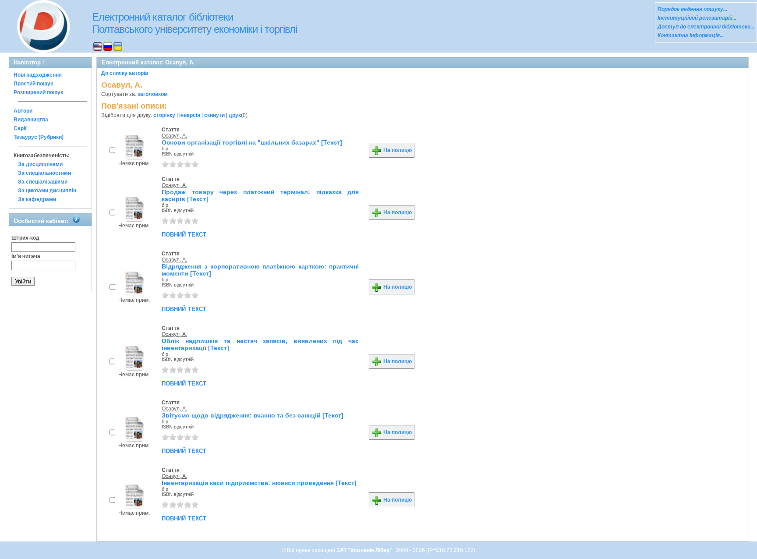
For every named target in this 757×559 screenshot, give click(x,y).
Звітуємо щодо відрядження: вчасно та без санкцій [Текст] (252, 415)
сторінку (164, 115)
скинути (214, 115)
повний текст (184, 234)
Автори (23, 111)
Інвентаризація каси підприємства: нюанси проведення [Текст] (259, 482)
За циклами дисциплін (47, 191)
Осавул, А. (174, 136)
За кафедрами (37, 199)
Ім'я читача (25, 256)
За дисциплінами (40, 164)
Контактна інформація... (691, 35)
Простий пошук (33, 84)
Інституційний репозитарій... (697, 18)
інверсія (189, 115)
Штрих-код (25, 238)
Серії (20, 128)
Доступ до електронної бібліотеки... (706, 27)
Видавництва (31, 120)
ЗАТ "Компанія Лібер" (364, 550)
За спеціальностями (44, 173)
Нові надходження (38, 75)
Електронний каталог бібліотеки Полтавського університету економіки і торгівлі (194, 23)
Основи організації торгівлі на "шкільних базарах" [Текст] (252, 142)
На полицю (397, 150)
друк (235, 115)
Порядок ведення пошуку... (692, 9)
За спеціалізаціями (42, 182)
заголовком (153, 94)
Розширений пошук (38, 92)
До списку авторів (124, 73)
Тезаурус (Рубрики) (39, 137)
